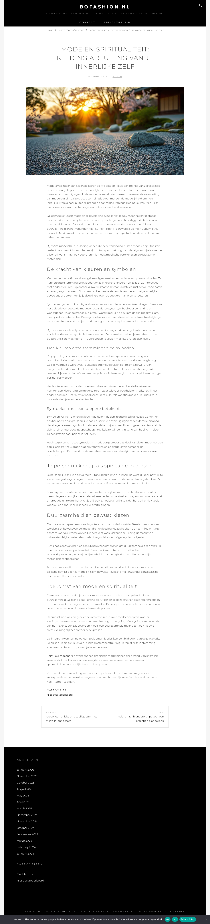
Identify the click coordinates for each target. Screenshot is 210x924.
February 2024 (26, 847)
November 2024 (27, 821)
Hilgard (117, 76)
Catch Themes (174, 911)
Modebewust (25, 874)
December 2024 (27, 814)
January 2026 (25, 769)
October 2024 (25, 827)
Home (49, 30)
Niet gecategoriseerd (71, 30)
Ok (167, 919)
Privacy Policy (187, 919)
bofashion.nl (105, 7)
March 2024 (24, 840)
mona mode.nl (60, 246)
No (175, 919)
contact (87, 22)
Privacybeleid (117, 22)
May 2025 (23, 795)
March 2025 (24, 808)
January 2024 (25, 853)
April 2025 (23, 802)
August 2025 (25, 789)
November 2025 (27, 776)
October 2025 (25, 782)
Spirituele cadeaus (58, 655)
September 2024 (27, 834)
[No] (206, 919)
